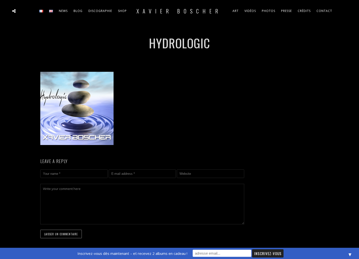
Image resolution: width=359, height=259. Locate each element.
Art (235, 11)
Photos (268, 11)
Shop (122, 11)
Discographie (100, 11)
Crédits (304, 11)
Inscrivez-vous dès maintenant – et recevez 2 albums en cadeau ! (132, 253)
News (63, 11)
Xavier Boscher (179, 11)
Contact (324, 11)
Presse (286, 11)
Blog (78, 11)
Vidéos (250, 11)
